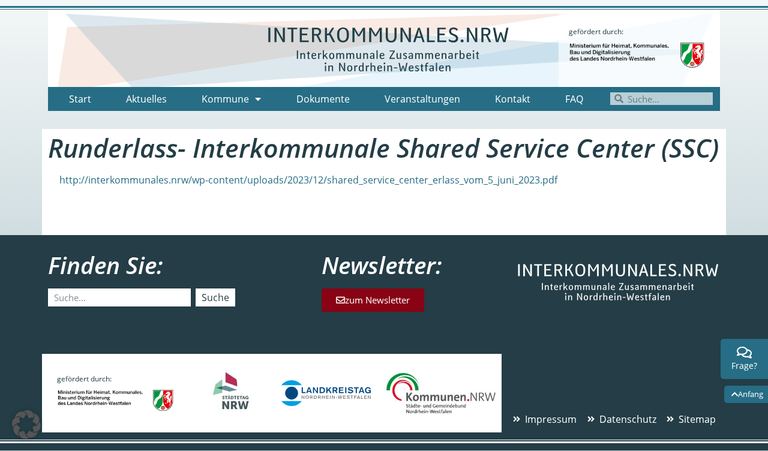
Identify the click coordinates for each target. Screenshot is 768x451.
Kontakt (512, 99)
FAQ (574, 99)
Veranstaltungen (422, 99)
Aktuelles (146, 99)
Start (80, 99)
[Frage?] (744, 352)
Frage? (744, 365)
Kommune (225, 99)
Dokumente (323, 99)
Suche (215, 297)
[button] (26, 424)
